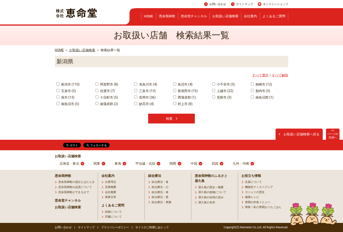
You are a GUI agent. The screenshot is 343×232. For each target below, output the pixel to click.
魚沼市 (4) (184, 84)
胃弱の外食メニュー (257, 202)
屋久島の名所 (206, 202)
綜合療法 (154, 175)
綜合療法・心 (160, 187)
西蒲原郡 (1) (186, 97)
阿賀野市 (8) (108, 84)
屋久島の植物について (212, 192)
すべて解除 (280, 75)
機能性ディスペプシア (259, 187)
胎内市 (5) (262, 91)
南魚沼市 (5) (69, 104)
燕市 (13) (67, 97)
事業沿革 (110, 197)
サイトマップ (244, 4)
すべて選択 (260, 75)
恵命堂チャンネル (194, 16)
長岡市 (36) (146, 97)
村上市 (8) (184, 104)
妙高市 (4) (146, 104)
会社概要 (110, 192)
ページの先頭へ (332, 135)
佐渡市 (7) (107, 91)
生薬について (253, 182)
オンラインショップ (275, 4)
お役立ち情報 (251, 175)
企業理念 (110, 182)
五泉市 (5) (68, 91)
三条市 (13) (146, 91)
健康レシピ (252, 197)
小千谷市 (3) (225, 84)
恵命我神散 (167, 16)
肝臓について (113, 216)
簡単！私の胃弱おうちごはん (263, 207)
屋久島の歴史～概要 (211, 187)
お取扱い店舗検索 (225, 16)
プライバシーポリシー (115, 227)
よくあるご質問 (273, 16)
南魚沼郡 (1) (264, 97)
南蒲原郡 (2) (108, 104)
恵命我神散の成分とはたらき (76, 182)
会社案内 (250, 16)
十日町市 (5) (108, 97)
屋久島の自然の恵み (211, 197)
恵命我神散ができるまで (73, 192)
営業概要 (110, 187)
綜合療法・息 (160, 197)
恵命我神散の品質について (75, 187)
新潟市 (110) (70, 84)
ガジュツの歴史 (255, 192)
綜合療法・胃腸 (161, 202)
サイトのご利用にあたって (152, 227)
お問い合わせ (217, 4)
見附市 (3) (223, 97)
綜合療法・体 (160, 192)
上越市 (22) (224, 91)
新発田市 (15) (187, 91)
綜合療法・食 (160, 182)
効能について (113, 211)
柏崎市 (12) (263, 84)
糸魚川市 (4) (147, 84)
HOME (148, 16)
